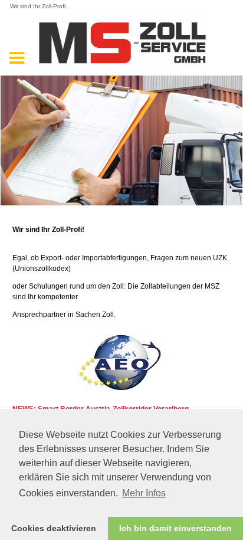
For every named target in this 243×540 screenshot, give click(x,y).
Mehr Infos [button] (144, 493)
